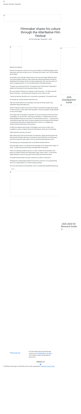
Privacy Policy (51, 366)
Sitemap (43, 366)
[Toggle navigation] (17, 7)
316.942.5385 (41, 353)
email (50, 353)
